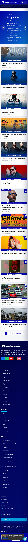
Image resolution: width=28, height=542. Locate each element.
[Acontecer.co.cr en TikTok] (15, 358)
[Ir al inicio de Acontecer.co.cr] (11, 346)
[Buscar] (22, 2)
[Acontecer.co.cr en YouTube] (11, 358)
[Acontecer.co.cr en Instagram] (19, 358)
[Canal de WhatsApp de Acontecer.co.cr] (7, 358)
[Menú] (25, 2)
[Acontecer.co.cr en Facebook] (3, 358)
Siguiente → (19, 333)
